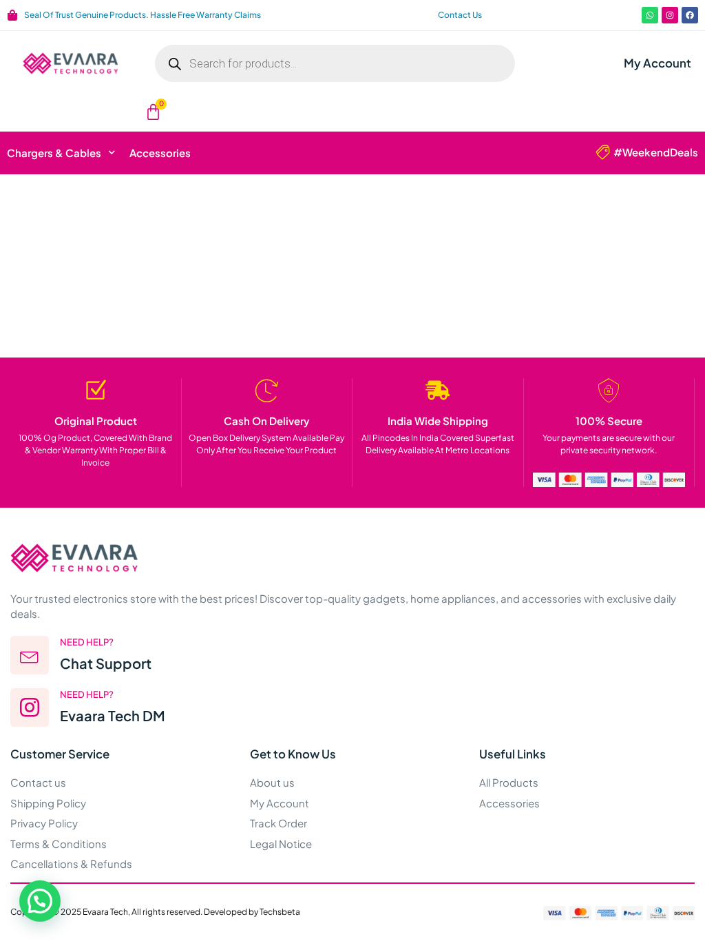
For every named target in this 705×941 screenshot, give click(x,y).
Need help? (87, 642)
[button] (40, 901)
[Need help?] (29, 655)
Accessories (160, 152)
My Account (657, 63)
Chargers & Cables (54, 152)
